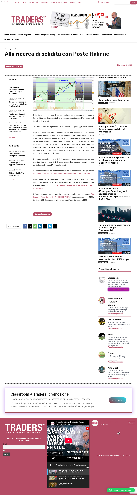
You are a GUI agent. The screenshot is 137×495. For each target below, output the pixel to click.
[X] (30, 226)
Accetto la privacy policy (14, 451)
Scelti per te (12, 160)
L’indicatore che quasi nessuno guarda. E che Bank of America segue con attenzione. (18, 128)
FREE (10, 169)
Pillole (101, 154)
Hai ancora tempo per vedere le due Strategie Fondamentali (18, 104)
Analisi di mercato (104, 96)
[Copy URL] (55, 226)
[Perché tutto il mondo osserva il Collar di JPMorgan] (114, 246)
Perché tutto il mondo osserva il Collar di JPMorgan (17, 116)
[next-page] (13, 136)
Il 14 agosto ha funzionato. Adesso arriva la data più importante (16, 91)
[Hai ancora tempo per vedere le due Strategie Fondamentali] (114, 214)
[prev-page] (10, 136)
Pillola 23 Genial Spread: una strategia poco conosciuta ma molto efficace (113, 160)
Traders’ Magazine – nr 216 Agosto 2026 (26, 61)
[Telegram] (50, 226)
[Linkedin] (40, 226)
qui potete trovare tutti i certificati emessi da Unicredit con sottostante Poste (61, 174)
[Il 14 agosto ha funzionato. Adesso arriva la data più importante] (114, 116)
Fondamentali (13, 151)
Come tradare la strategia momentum (17, 155)
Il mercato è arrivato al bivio (113, 100)
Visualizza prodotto (118, 289)
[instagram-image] (97, 433)
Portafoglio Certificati (12, 49)
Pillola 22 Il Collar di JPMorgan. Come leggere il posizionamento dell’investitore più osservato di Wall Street (114, 194)
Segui (131, 423)
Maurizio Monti (13, 98)
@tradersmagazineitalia (108, 422)
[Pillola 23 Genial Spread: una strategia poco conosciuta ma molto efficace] (114, 147)
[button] (121, 490)
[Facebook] (1, 2)
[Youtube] (8, 2)
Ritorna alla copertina (14, 66)
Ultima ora (12, 85)
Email (5, 444)
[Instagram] (4, 2)
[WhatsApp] (35, 226)
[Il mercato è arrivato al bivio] (114, 89)
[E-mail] (45, 226)
